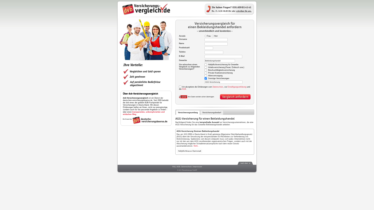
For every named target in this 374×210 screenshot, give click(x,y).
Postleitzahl (184, 48)
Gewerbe (183, 60)
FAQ (173, 167)
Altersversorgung (215, 76)
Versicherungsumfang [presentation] (188, 112)
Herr (216, 36)
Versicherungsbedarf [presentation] (211, 112)
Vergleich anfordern (235, 97)
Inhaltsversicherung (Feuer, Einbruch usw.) (226, 67)
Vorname (183, 39)
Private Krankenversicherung (220, 73)
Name (181, 43)
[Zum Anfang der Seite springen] (187, 163)
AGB (184, 89)
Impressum (197, 167)
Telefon (182, 52)
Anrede (182, 36)
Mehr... (196, 146)
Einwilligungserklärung (237, 87)
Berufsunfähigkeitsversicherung (221, 70)
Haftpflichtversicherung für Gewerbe (223, 65)
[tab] (188, 112)
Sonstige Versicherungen (218, 78)
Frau (209, 36)
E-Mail (182, 56)
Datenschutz (218, 87)
